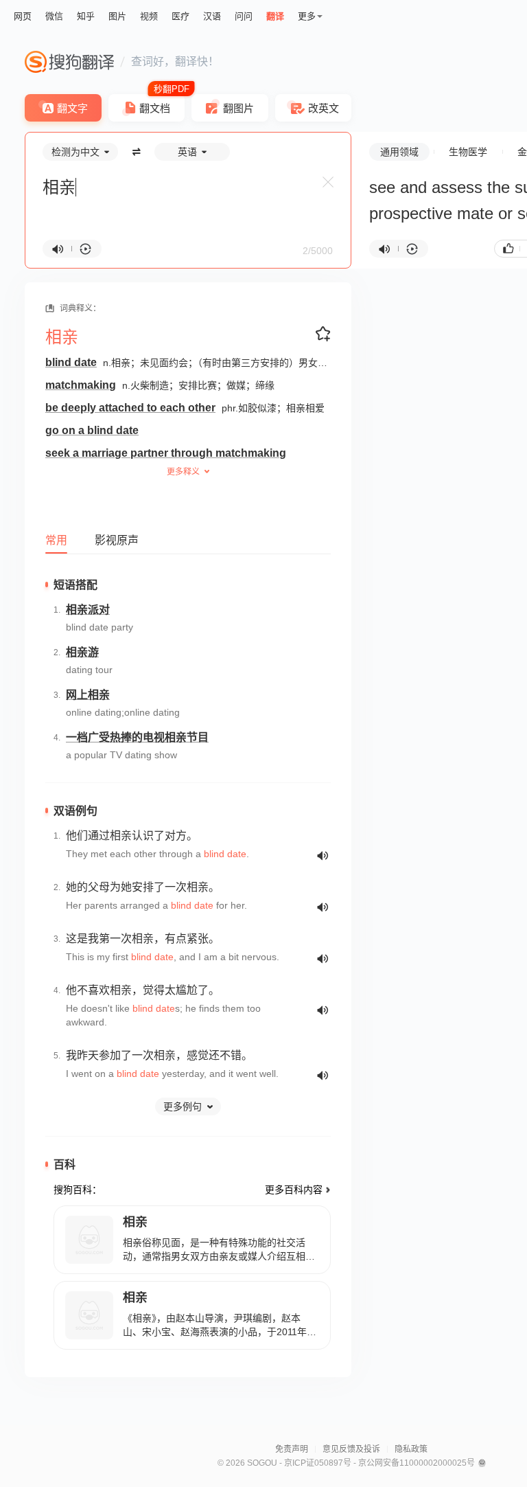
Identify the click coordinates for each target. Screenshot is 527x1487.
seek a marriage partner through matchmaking (165, 453)
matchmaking (80, 385)
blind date (71, 362)
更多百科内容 (294, 1189)
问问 (244, 16)
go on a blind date (92, 430)
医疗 (180, 16)
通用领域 (399, 151)
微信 (54, 16)
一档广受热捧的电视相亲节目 (137, 737)
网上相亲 (88, 695)
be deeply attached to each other (130, 407)
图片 (117, 16)
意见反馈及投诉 (351, 1449)
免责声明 (291, 1449)
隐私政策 (411, 1449)
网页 (23, 16)
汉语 (212, 16)
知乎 (86, 16)
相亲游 (82, 652)
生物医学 (468, 151)
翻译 (275, 16)
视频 (149, 16)
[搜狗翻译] (69, 61)
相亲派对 (88, 609)
